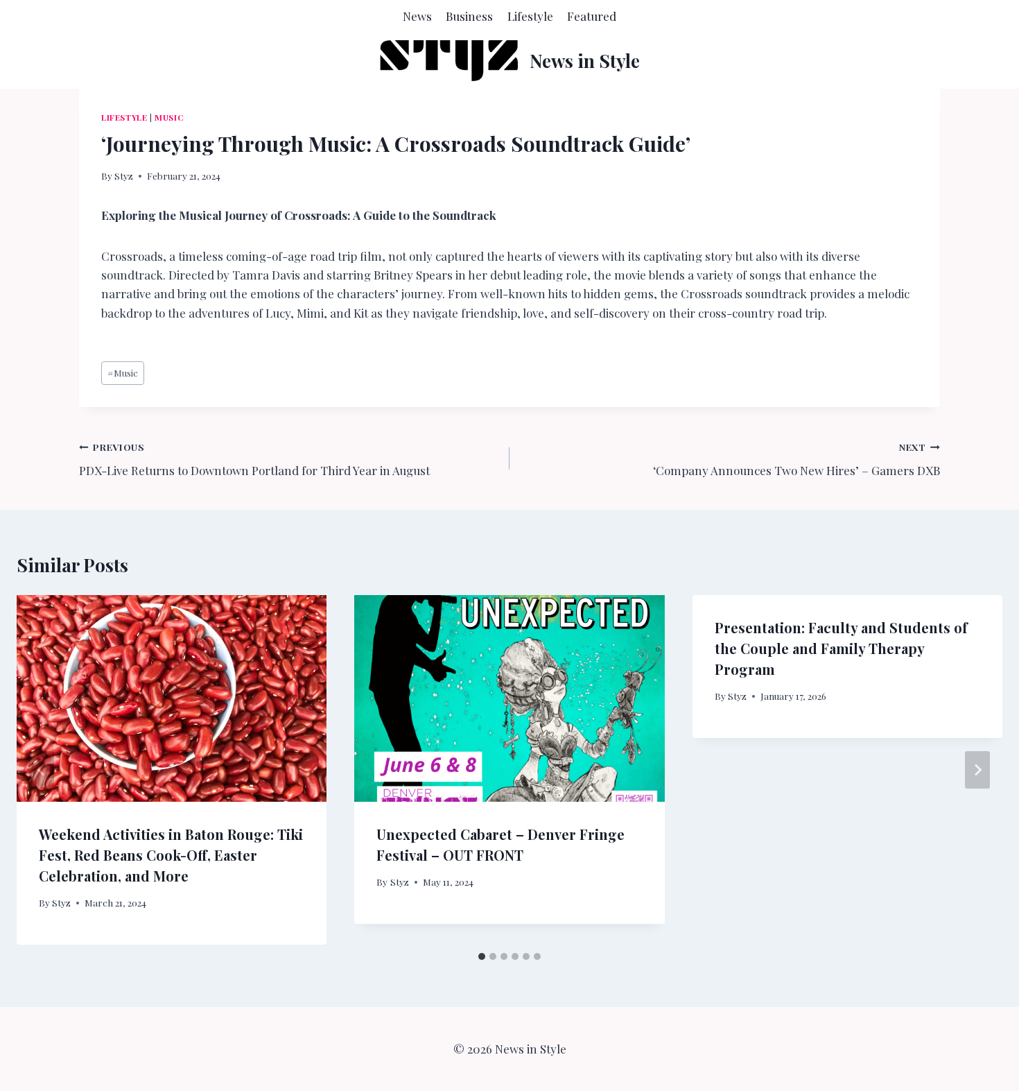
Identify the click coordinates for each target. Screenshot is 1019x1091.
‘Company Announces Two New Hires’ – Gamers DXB (796, 459)
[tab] (481, 956)
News (417, 16)
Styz (123, 175)
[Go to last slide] (41, 770)
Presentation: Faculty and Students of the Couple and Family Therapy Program (841, 648)
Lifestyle (530, 16)
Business (469, 16)
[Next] (977, 770)
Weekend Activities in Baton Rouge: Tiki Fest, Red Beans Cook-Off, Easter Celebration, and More (171, 855)
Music (169, 117)
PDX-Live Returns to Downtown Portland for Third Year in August (254, 459)
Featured (591, 16)
